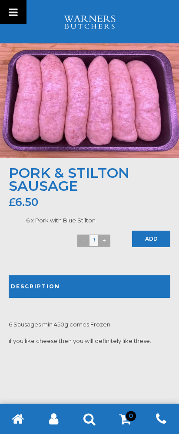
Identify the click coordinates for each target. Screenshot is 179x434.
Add (151, 238)
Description (35, 286)
